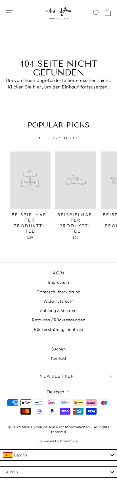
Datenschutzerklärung (58, 291)
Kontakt (58, 358)
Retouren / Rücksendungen (58, 319)
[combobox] (58, 455)
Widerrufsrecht (58, 301)
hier (37, 87)
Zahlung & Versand (58, 310)
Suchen (58, 349)
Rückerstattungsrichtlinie (58, 329)
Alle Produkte (58, 138)
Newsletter (57, 376)
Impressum (58, 282)
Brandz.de (69, 441)
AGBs (58, 273)
